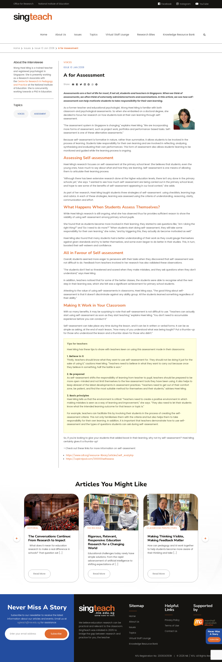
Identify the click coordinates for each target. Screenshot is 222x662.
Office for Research (23, 4)
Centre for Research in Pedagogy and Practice (33, 83)
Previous (16, 538)
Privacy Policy (172, 620)
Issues (132, 627)
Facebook (166, 4)
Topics (132, 633)
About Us (134, 622)
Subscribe (56, 634)
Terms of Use (172, 626)
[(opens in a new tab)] (205, 622)
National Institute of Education (53, 4)
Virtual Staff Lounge (140, 638)
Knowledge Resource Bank (143, 644)
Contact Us (171, 631)
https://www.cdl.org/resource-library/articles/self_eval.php (99, 455)
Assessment (40, 113)
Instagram (185, 4)
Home (132, 616)
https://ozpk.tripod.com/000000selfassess (90, 459)
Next (205, 538)
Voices (21, 113)
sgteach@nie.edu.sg (28, 622)
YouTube (204, 4)
